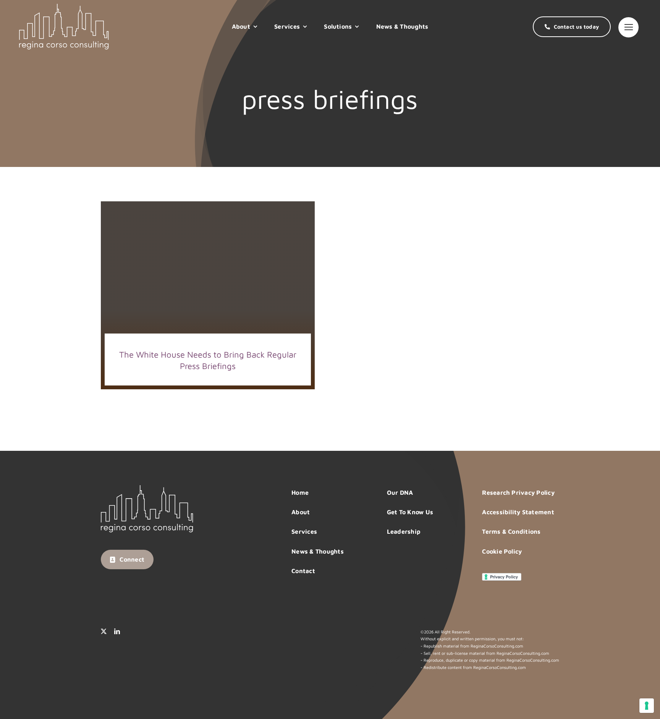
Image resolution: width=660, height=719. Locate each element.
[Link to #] (628, 27)
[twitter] (104, 631)
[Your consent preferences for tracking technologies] (646, 705)
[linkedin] (117, 631)
